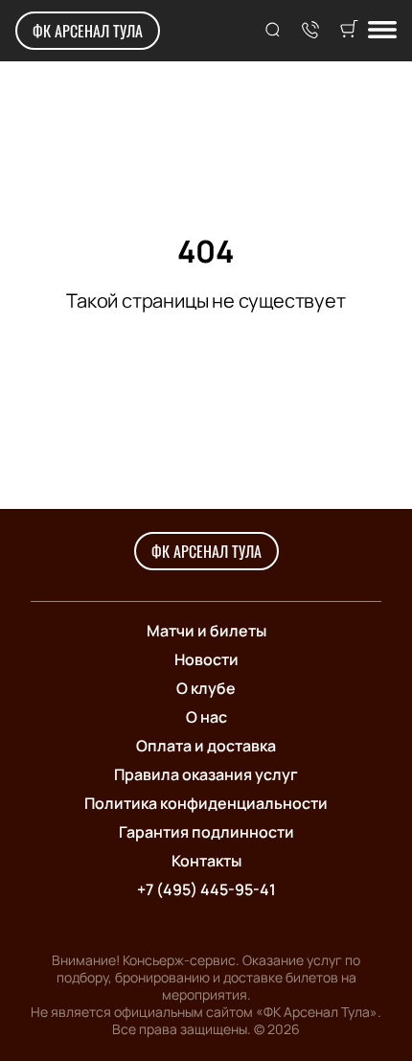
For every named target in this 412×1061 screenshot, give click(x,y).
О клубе (206, 688)
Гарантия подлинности (206, 831)
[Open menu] (382, 31)
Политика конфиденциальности (206, 803)
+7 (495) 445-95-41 (206, 889)
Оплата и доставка (206, 745)
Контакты (206, 860)
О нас (206, 716)
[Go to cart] (349, 31)
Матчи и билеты (206, 630)
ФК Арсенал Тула (88, 30)
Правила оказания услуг (206, 774)
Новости (206, 659)
